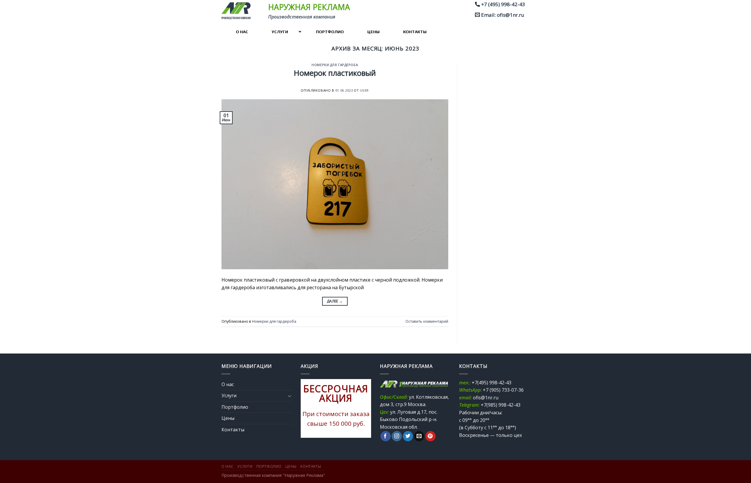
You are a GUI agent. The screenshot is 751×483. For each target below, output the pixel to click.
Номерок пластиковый (335, 73)
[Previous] (309, 408)
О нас (227, 384)
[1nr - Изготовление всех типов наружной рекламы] (238, 11)
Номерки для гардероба (335, 65)
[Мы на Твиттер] (408, 436)
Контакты (232, 429)
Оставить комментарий (426, 321)
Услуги (228, 395)
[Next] (362, 408)
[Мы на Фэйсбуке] (385, 436)
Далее (335, 301)
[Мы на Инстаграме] (397, 436)
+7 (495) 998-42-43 (503, 4)
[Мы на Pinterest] (430, 436)
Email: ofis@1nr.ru (502, 14)
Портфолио (234, 407)
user (364, 90)
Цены (227, 418)
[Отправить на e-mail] (419, 436)
